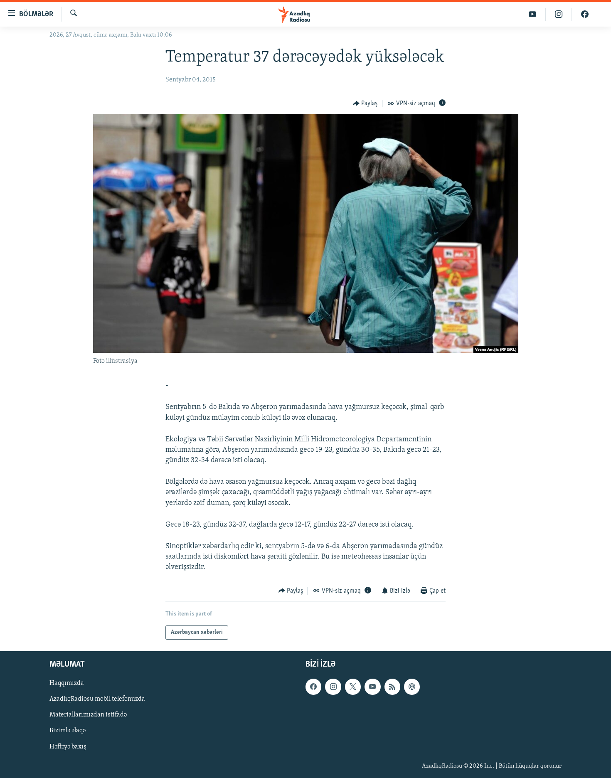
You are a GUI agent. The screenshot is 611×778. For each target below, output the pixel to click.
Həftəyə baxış (67, 747)
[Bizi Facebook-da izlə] (585, 14)
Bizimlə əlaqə (67, 731)
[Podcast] (412, 686)
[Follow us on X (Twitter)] (353, 686)
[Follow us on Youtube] (372, 686)
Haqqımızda (66, 683)
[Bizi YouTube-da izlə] (533, 14)
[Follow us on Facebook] (313, 686)
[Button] (365, 103)
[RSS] (392, 686)
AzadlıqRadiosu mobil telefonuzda (97, 699)
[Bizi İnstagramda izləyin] (559, 14)
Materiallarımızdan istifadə (88, 715)
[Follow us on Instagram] (333, 686)
